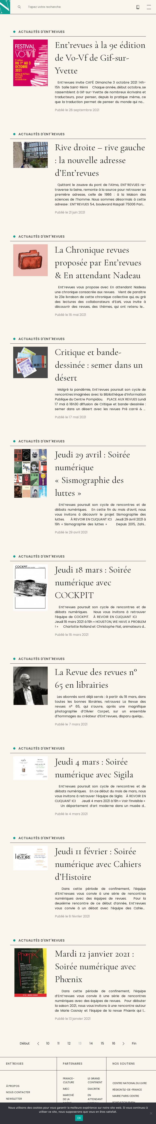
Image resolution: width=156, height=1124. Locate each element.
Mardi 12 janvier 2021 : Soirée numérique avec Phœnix (95, 966)
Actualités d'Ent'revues (41, 31)
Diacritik (94, 1089)
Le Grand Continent (95, 1080)
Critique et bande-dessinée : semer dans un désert (99, 364)
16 (113, 1043)
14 (91, 1043)
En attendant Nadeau (95, 1099)
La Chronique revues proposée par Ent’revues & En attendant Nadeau (98, 262)
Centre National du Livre (130, 1083)
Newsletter (14, 1099)
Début (25, 1043)
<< (38, 1043)
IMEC (66, 1089)
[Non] (151, 1113)
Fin (134, 1043)
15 (102, 1043)
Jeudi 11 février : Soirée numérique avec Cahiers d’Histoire (98, 864)
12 (69, 1043)
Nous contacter (18, 1092)
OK (79, 1118)
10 (47, 1043)
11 (58, 1043)
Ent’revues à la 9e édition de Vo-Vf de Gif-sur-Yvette (100, 57)
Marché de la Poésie (68, 1099)
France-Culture (68, 1080)
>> (123, 1043)
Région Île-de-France (127, 1090)
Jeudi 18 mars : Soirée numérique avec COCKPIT (93, 582)
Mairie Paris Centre (126, 1096)
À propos (13, 1086)
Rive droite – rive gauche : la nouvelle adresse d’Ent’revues (100, 160)
